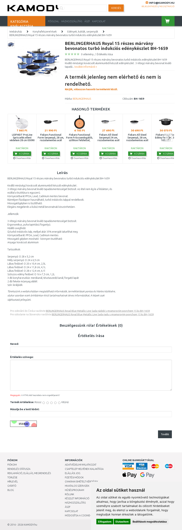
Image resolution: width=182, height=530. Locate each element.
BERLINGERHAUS (82, 98)
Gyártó (11, 485)
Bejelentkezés (150, 6)
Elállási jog (72, 473)
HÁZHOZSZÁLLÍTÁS (71, 21)
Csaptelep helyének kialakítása (84, 469)
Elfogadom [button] (104, 521)
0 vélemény (87, 54)
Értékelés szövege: (22, 357)
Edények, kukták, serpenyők (82, 31)
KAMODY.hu (30, 524)
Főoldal (53, 21)
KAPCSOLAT (98, 21)
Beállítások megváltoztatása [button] (150, 521)
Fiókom (12, 464)
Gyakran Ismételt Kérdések (81, 481)
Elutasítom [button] (122, 521)
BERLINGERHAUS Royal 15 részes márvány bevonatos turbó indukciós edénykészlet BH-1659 (60, 35)
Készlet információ (77, 498)
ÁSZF (87, 21)
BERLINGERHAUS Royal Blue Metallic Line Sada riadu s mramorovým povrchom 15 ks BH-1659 (103, 314)
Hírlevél (12, 481)
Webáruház (15, 31)
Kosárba (23, 153)
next (169, 138)
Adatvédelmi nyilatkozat (80, 464)
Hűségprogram (74, 490)
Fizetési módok (74, 477)
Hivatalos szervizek (77, 485)
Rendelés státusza (18, 469)
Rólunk (69, 494)
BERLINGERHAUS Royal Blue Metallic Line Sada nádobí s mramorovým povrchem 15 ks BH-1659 (98, 310)
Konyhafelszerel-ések (45, 31)
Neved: (14, 344)
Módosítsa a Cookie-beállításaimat (87, 515)
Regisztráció (167, 6)
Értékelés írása (105, 54)
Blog (10, 490)
